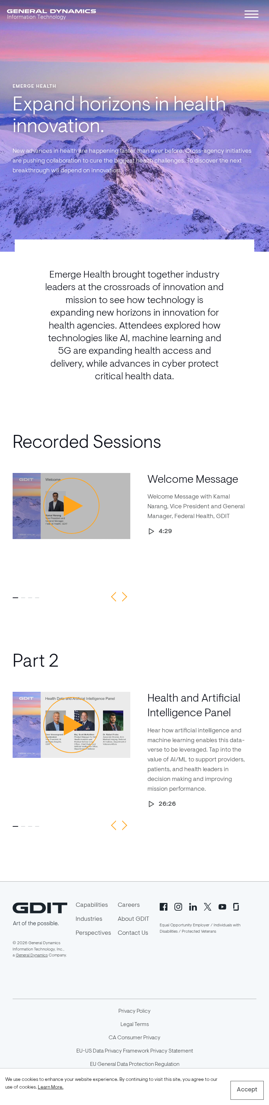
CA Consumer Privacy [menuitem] (134, 1038)
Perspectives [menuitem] (93, 933)
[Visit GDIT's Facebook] (163, 906)
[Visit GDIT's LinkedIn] (193, 906)
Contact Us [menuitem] (133, 933)
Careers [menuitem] (129, 905)
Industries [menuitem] (89, 919)
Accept (247, 1090)
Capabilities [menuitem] (92, 905)
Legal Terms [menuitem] (134, 1024)
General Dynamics (32, 955)
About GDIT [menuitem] (133, 919)
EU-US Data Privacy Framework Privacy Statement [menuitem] (134, 1051)
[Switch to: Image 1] (15, 597)
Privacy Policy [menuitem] (134, 1011)
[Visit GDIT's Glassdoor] (237, 906)
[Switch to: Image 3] (30, 597)
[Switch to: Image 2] (23, 597)
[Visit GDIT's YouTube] (222, 906)
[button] (113, 596)
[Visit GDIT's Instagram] (178, 906)
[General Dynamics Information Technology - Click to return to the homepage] (51, 14)
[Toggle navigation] (251, 14)
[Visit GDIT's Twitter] (208, 906)
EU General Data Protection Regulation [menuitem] (134, 1064)
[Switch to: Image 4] (37, 597)
